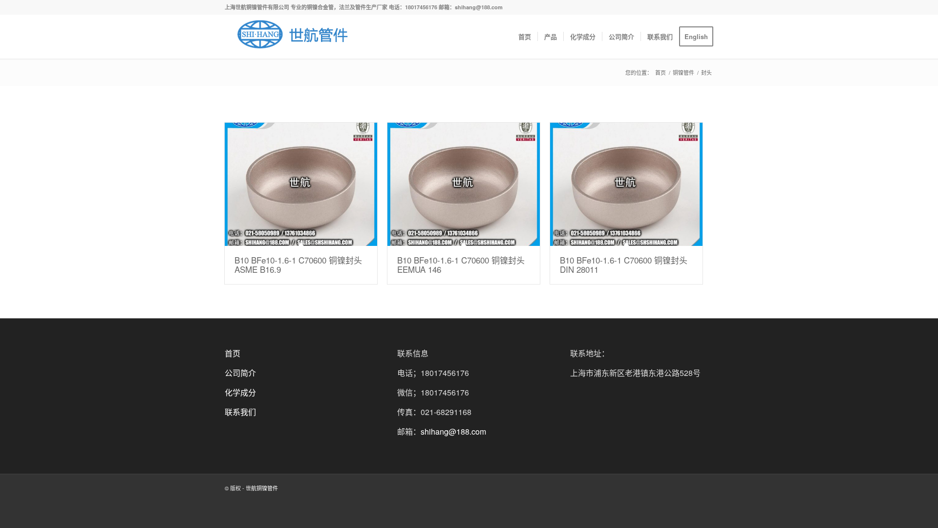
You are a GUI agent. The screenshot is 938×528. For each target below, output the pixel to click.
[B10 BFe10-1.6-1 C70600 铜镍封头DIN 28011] (626, 184)
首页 (660, 72)
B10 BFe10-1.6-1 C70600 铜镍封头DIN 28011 (623, 264)
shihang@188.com (453, 431)
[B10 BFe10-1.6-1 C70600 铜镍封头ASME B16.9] (301, 184)
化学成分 (240, 392)
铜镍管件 (683, 72)
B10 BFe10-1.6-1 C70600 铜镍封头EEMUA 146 (461, 264)
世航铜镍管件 (262, 488)
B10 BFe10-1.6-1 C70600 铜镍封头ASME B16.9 (298, 264)
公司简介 (240, 372)
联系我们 (240, 412)
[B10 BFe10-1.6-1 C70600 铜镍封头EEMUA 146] (463, 184)
